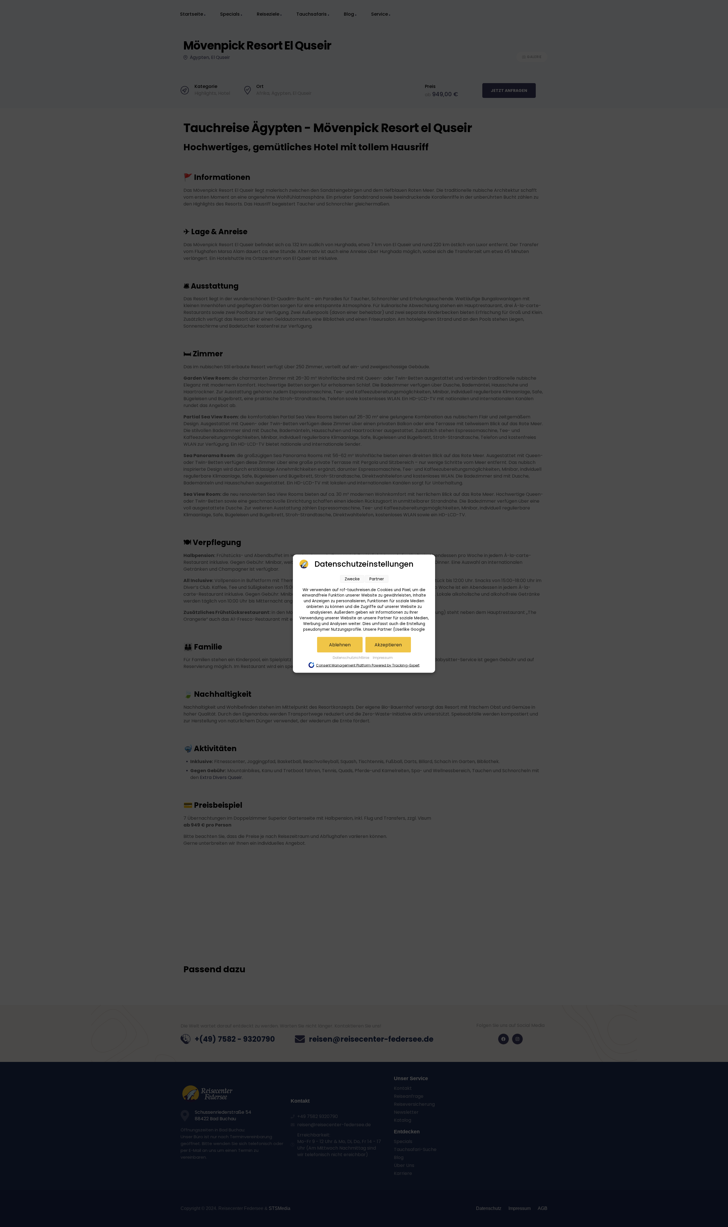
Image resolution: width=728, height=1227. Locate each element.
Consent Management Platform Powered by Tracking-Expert (367, 665)
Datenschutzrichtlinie (351, 657)
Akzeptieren (388, 644)
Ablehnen (340, 644)
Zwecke (352, 578)
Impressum (383, 657)
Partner (376, 578)
